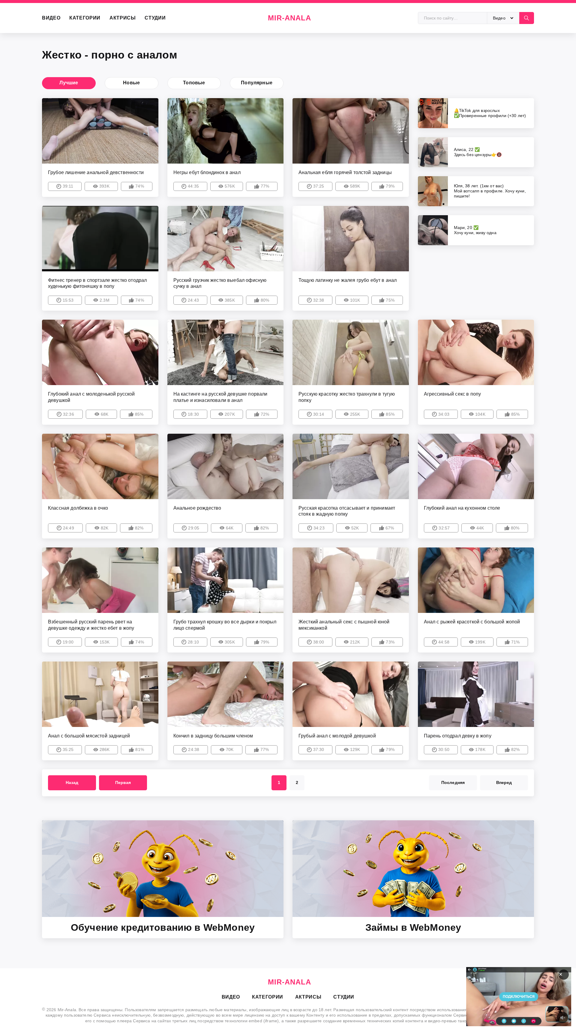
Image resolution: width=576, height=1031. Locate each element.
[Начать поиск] (526, 18)
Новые (131, 82)
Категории (84, 17)
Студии (155, 17)
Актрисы (123, 17)
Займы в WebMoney (413, 927)
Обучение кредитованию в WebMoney (163, 927)
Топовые (194, 82)
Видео (51, 17)
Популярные (256, 82)
